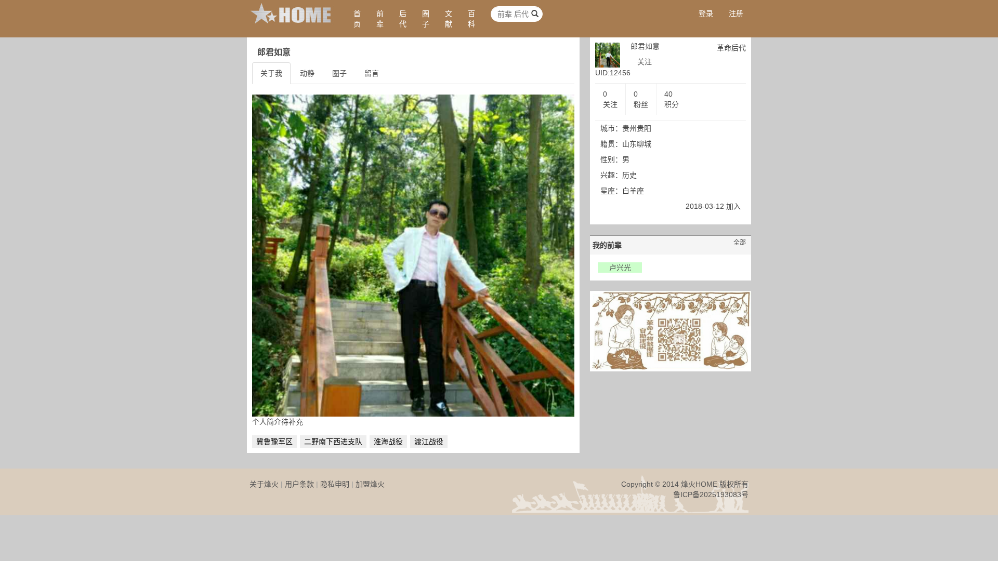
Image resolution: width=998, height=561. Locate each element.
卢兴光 (620, 267)
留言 (371, 73)
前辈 (380, 18)
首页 (357, 18)
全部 (739, 242)
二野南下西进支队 (333, 441)
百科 (471, 18)
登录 (706, 13)
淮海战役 (388, 441)
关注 (644, 62)
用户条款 (299, 484)
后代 (402, 18)
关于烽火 (264, 484)
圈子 (425, 18)
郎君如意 (645, 46)
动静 (307, 73)
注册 (736, 13)
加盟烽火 (370, 484)
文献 (448, 18)
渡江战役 (428, 441)
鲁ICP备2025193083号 (710, 494)
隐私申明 (334, 484)
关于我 (271, 73)
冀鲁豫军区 (274, 441)
